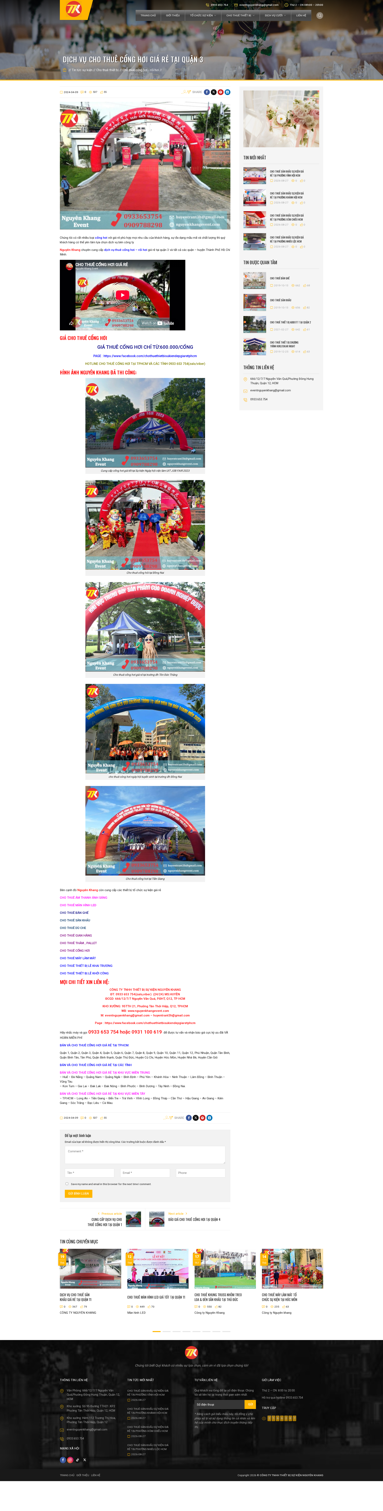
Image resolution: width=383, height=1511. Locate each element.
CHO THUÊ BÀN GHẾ (74, 913)
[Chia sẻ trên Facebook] (207, 92)
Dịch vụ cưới (274, 15)
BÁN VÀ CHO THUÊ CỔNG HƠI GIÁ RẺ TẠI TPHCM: (94, 1045)
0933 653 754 (219, 4)
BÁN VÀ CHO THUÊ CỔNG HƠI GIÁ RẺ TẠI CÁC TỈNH (96, 1065)
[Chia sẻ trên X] (214, 92)
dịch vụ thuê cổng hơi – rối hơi (125, 250)
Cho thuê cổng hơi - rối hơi (141, 70)
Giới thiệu (173, 15)
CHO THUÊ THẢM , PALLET (78, 943)
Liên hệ (301, 15)
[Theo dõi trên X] (85, 1460)
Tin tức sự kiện (82, 70)
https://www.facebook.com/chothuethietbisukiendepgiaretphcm (150, 356)
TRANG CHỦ (67, 1475)
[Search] (319, 15)
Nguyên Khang (70, 250)
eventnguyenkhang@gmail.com (258, 4)
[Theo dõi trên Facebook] (63, 1460)
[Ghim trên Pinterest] (220, 92)
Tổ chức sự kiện (201, 15)
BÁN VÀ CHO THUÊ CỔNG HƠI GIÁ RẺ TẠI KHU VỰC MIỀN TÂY (102, 1094)
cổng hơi (100, 238)
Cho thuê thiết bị (238, 15)
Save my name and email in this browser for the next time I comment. (111, 1184)
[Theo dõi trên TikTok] (77, 1460)
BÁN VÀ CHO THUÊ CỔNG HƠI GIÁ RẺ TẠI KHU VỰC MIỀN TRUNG (105, 1072)
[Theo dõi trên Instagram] (70, 1460)
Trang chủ (148, 15)
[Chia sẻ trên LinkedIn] (227, 92)
